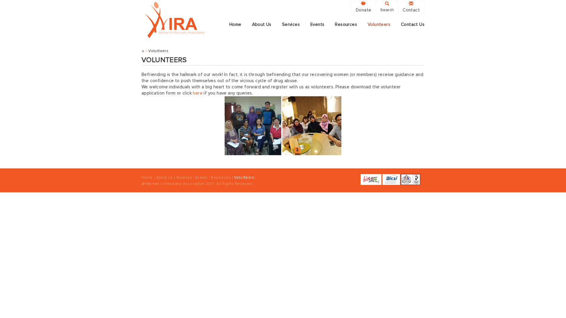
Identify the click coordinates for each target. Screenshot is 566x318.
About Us (262, 24)
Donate (363, 10)
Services (291, 24)
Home (235, 24)
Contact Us (412, 24)
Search (387, 10)
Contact (411, 10)
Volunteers (379, 24)
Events (317, 24)
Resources (346, 24)
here (198, 93)
